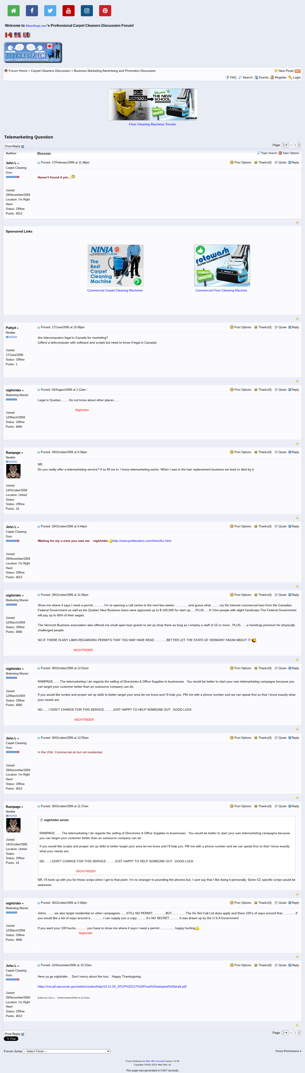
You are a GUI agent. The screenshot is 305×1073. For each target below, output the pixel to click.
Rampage (13, 452)
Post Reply (12, 145)
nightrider (14, 390)
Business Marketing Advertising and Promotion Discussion (115, 70)
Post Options (242, 162)
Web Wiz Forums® (155, 1061)
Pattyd (11, 328)
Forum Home (18, 70)
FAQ (233, 77)
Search (248, 77)
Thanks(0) (265, 162)
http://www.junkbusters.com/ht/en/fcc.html (142, 541)
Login (297, 77)
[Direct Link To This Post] (38, 162)
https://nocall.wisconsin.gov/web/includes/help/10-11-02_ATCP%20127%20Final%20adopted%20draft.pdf (112, 986)
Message (44, 153)
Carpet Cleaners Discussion (50, 70)
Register (281, 77)
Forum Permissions (288, 1051)
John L (11, 163)
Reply (295, 162)
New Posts (286, 70)
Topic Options (290, 153)
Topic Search (269, 153)
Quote (282, 162)
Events (264, 77)
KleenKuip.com (36, 25)
